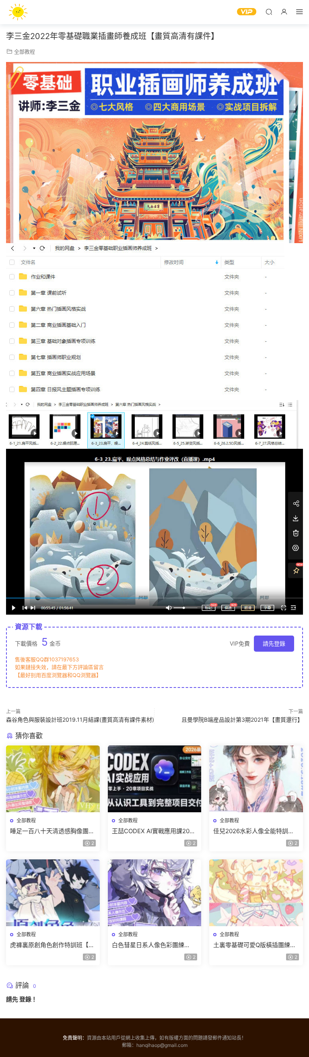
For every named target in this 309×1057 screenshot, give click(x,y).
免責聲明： (75, 1038)
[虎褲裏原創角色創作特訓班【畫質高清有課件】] (53, 892)
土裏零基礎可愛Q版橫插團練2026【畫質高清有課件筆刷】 (253, 945)
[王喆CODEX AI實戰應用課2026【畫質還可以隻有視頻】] (155, 778)
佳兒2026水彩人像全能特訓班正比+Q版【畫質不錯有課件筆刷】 (253, 831)
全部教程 (24, 51)
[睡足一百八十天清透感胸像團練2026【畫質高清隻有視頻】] (53, 778)
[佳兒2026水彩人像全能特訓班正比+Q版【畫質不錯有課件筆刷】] (256, 778)
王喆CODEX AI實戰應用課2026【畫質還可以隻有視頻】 (154, 831)
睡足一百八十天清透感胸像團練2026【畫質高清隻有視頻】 (52, 831)
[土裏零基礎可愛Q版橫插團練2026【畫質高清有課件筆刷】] (256, 892)
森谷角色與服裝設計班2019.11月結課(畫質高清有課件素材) (80, 719)
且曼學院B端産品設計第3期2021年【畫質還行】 (242, 719)
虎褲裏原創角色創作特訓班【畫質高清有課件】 (52, 945)
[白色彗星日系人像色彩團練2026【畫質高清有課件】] (155, 892)
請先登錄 (274, 643)
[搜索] (268, 11)
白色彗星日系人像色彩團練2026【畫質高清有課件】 (148, 945)
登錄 (25, 999)
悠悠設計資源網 (18, 12)
